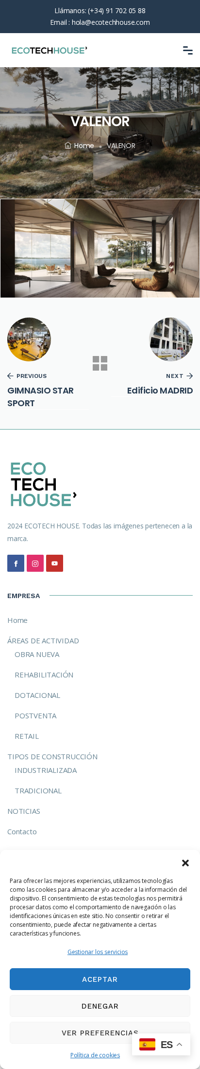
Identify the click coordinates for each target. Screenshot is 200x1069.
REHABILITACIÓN (44, 674)
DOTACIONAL (37, 695)
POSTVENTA (35, 715)
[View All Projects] (100, 363)
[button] (185, 862)
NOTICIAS (23, 811)
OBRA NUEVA (37, 654)
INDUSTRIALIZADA (46, 770)
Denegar (100, 1006)
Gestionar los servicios (97, 952)
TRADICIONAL (38, 790)
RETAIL (27, 736)
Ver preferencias (100, 1033)
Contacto (21, 831)
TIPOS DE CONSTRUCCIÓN (52, 756)
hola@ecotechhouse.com (111, 22)
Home (84, 145)
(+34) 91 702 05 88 (116, 10)
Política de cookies (95, 1055)
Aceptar (100, 979)
